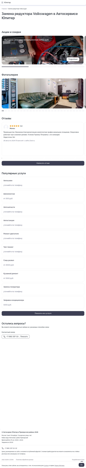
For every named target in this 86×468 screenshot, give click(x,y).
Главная (4, 8)
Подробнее (73, 59)
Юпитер (7, 2)
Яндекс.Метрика (59, 465)
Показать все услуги (43, 313)
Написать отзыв (43, 163)
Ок (81, 465)
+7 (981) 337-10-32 (11, 448)
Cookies (46, 465)
